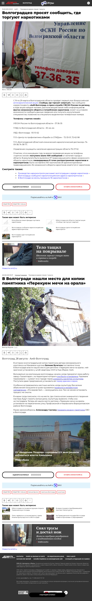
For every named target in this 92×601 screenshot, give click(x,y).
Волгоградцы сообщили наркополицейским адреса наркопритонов (50, 176)
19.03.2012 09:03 (7, 9)
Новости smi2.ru (9, 268)
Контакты (19, 556)
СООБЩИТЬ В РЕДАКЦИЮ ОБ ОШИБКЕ (77, 559)
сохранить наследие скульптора (68, 379)
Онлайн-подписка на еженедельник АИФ (48, 559)
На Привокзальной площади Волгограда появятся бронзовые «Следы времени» (70, 516)
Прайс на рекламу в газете (35, 556)
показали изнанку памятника (71, 410)
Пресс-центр (71, 556)
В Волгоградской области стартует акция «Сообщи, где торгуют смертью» (70, 221)
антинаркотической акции (25, 103)
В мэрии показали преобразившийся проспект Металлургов (69, 509)
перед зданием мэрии (66, 381)
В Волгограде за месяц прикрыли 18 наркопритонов (42, 178)
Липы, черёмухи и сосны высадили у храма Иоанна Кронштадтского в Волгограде (27, 516)
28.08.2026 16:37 (7, 275)
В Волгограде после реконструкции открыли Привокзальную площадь (28, 509)
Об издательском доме (55, 556)
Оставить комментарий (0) (73, 187)
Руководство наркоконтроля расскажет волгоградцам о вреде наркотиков (53, 173)
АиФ (15, 347)
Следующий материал (47, 595)
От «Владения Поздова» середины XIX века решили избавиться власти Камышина (47, 454)
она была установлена (67, 376)
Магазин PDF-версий (23, 559)
